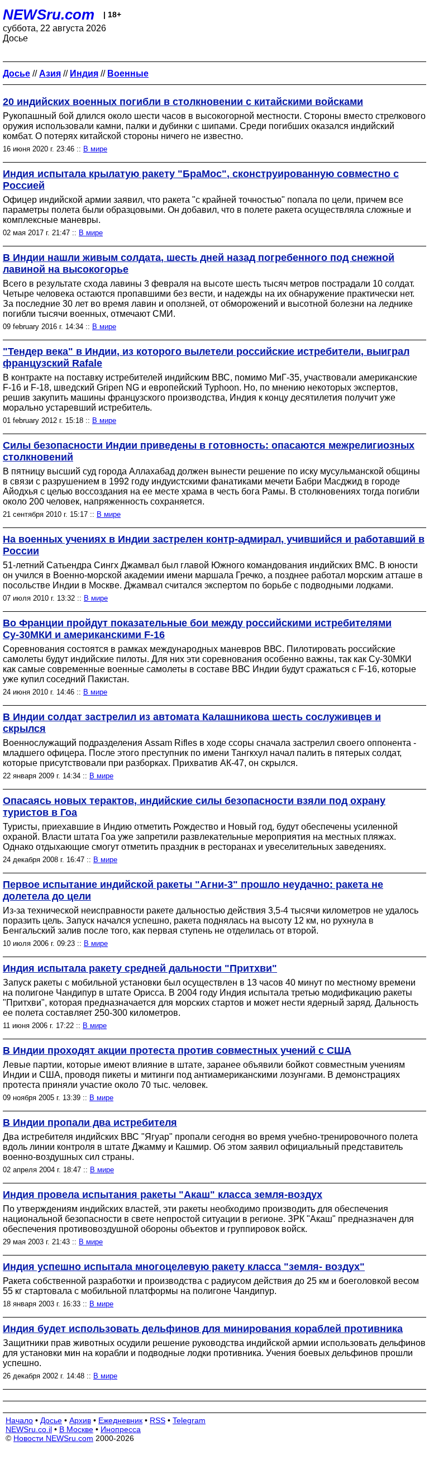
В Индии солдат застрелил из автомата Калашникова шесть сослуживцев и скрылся (192, 722)
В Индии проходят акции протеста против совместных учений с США (177, 1050)
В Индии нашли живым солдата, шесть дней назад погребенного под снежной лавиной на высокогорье (198, 263)
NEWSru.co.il (29, 1429)
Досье (51, 1420)
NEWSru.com (48, 14)
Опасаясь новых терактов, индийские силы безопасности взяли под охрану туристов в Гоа (194, 806)
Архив (80, 1420)
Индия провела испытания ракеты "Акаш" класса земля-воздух (162, 1194)
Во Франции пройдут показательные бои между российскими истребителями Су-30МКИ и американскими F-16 (197, 628)
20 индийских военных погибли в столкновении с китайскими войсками (183, 101)
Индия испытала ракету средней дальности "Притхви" (140, 968)
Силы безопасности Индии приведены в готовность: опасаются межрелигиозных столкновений (208, 451)
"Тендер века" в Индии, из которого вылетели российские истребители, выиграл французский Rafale (206, 357)
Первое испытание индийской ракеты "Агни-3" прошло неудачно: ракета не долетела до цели (193, 890)
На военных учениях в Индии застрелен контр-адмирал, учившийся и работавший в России (214, 545)
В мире (95, 149)
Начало (19, 1420)
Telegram (189, 1420)
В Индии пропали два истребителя (90, 1122)
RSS (157, 1420)
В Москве (76, 1429)
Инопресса (121, 1429)
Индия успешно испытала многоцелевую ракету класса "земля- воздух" (184, 1266)
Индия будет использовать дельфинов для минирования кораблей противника (203, 1328)
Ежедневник (120, 1420)
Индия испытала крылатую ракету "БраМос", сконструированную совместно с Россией (201, 179)
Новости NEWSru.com (53, 1438)
